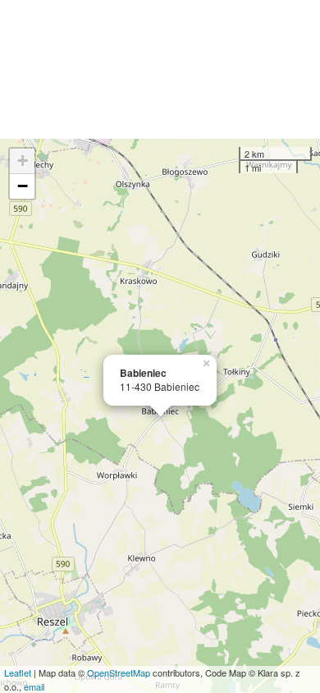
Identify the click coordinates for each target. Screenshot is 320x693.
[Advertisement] (160, 69)
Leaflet (17, 672)
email (34, 686)
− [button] (22, 186)
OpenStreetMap (118, 672)
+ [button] (22, 160)
